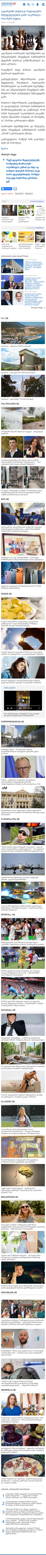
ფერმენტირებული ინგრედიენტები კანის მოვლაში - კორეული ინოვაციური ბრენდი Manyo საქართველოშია (25, 246)
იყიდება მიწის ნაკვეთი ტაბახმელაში (24, 219)
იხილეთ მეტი (37, 308)
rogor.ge (6, 594)
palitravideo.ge (10, 404)
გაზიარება (8, 188)
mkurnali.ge (8, 1010)
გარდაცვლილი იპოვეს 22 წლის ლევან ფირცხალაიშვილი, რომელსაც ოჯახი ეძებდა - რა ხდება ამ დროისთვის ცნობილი (24, 1503)
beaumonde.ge (9, 1197)
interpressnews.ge (12, 722)
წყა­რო (4, 148)
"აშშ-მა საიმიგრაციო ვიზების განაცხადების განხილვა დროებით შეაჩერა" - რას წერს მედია (34, 265)
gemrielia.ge (8, 1390)
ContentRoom (39, 228)
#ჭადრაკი (29, 193)
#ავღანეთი (19, 193)
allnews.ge (8, 1102)
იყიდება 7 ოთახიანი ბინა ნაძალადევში (8, 219)
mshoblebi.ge (9, 1293)
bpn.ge (5, 499)
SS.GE (4, 201)
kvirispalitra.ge (10, 819)
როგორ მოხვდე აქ (37, 201)
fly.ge (4, 318)
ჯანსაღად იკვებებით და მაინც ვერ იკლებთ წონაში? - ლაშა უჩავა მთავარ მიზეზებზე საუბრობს (9, 246)
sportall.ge (8, 915)
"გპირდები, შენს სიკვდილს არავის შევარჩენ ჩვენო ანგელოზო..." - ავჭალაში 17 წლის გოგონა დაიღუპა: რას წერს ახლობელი (23, 1495)
